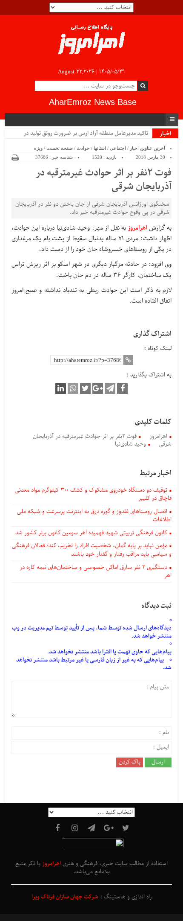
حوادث (83, 148)
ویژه (38, 148)
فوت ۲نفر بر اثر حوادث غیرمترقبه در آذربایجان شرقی (104, 180)
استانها (100, 148)
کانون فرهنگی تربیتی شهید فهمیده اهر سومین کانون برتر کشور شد (91, 533)
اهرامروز (158, 436)
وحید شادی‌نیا (130, 444)
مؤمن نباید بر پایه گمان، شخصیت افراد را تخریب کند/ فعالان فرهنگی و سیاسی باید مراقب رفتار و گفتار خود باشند (92, 550)
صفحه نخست (59, 148)
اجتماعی (118, 148)
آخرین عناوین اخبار (147, 148)
